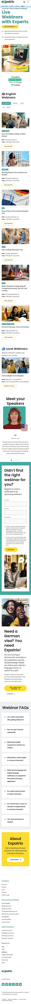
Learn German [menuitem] (6, 922)
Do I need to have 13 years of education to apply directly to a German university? (17, 806)
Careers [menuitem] (4, 887)
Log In (22, 6)
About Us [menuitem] (4, 884)
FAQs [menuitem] (3, 949)
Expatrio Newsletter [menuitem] (7, 955)
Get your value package (15, 688)
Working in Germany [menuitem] (8, 936)
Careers (11, 6)
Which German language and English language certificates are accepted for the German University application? (16, 775)
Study (22, 103)
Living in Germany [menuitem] (7, 930)
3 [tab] (14, 460)
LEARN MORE (14, 860)
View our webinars (9, 26)
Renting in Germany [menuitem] (7, 938)
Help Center (5, 6)
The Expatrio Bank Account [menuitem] (9, 911)
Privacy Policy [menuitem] (22, 999)
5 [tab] (16, 460)
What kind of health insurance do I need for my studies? (16, 745)
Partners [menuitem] (4, 892)
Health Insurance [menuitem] (7, 909)
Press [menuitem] (3, 890)
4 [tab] (15, 460)
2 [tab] (12, 460)
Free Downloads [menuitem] (6, 957)
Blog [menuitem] (3, 947)
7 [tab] (19, 460)
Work (8, 107)
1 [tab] (11, 460)
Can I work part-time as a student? (15, 820)
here (7, 534)
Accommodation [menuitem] (6, 919)
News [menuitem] (3, 963)
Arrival (15, 103)
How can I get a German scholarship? (15, 730)
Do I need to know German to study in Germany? (16, 792)
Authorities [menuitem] (5, 960)
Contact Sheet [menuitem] (6, 979)
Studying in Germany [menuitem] (8, 933)
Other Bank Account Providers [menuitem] (10, 914)
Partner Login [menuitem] (6, 895)
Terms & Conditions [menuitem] (13, 999)
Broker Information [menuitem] (7, 1000)
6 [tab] (18, 460)
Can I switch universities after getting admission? (15, 718)
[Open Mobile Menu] (28, 2)
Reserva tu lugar (9, 386)
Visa (3, 107)
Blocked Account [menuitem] (6, 906)
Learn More (10, 694)
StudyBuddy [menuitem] (5, 917)
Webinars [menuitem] (4, 952)
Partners (17, 6)
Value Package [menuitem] (6, 903)
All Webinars (6, 103)
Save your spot (8, 146)
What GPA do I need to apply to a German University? (16, 758)
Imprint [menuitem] (4, 999)
